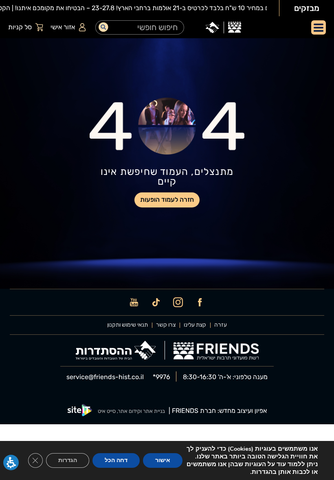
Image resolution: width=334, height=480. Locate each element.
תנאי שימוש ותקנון (127, 325)
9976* (161, 377)
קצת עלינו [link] (195, 325)
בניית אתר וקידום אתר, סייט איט (131, 411)
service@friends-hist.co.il (105, 377)
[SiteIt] (80, 411)
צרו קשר (166, 325)
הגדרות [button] (67, 460)
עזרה (220, 325)
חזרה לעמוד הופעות (167, 199)
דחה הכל (116, 460)
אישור (162, 460)
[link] (234, 27)
